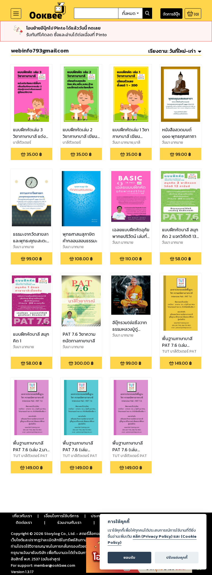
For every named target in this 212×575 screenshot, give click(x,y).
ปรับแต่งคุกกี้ (176, 557)
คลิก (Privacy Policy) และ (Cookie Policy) (152, 539)
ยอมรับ (129, 557)
